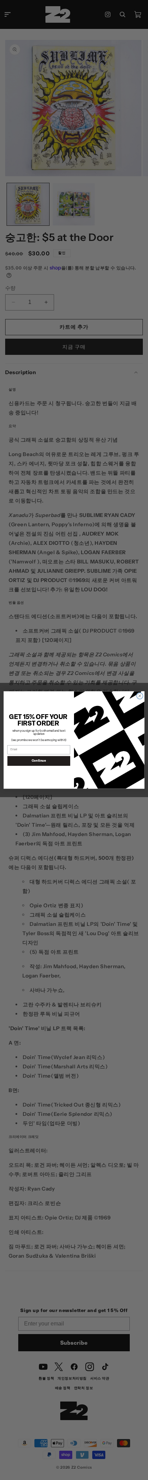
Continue (39, 760)
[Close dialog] (140, 696)
